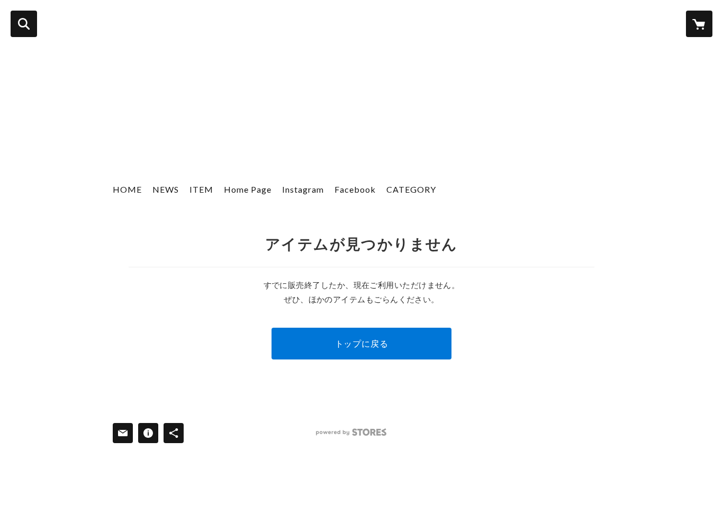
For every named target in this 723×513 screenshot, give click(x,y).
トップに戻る (361, 343)
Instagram (303, 189)
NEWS (165, 189)
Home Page (248, 189)
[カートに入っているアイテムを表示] (699, 24)
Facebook (355, 189)
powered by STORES (351, 432)
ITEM (201, 189)
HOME (127, 189)
